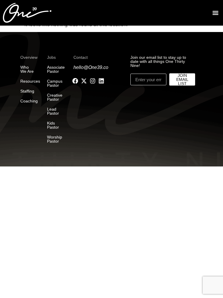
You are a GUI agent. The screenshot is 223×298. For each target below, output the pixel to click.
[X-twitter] (84, 81)
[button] (215, 13)
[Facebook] (75, 81)
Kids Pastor (53, 125)
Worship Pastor (54, 139)
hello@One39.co (90, 67)
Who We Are (27, 69)
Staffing (27, 91)
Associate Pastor (56, 69)
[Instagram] (92, 81)
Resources (30, 81)
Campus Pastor (54, 83)
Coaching (29, 101)
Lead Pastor (53, 111)
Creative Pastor (54, 97)
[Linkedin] (101, 81)
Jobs (51, 57)
